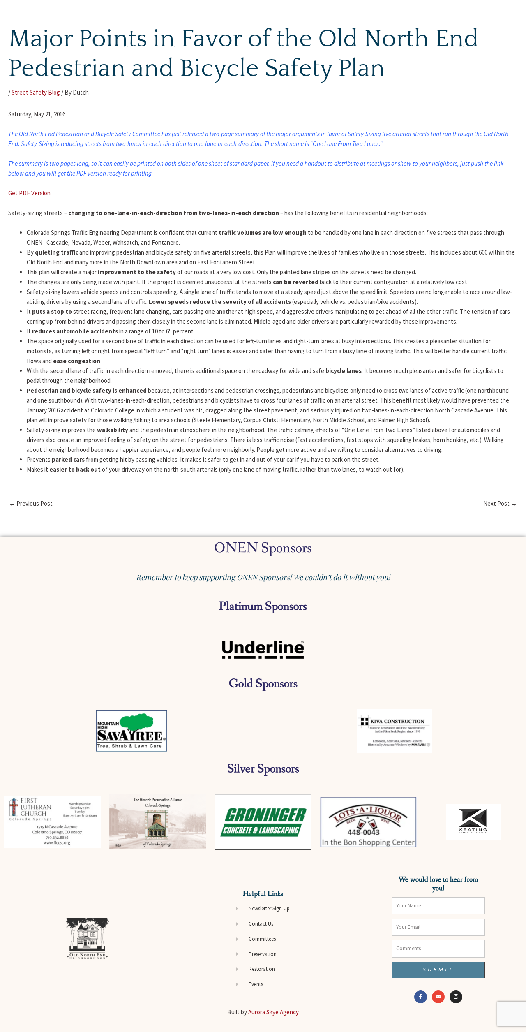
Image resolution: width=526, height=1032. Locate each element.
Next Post (500, 503)
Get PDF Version (29, 193)
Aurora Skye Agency (273, 1012)
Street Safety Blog (36, 92)
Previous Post (31, 503)
